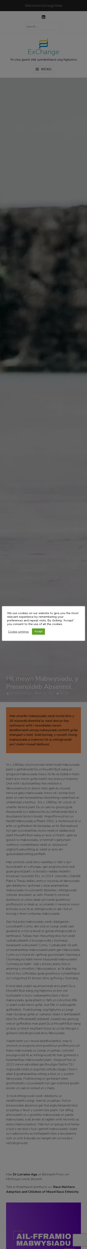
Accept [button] (38, 631)
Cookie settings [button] (18, 631)
